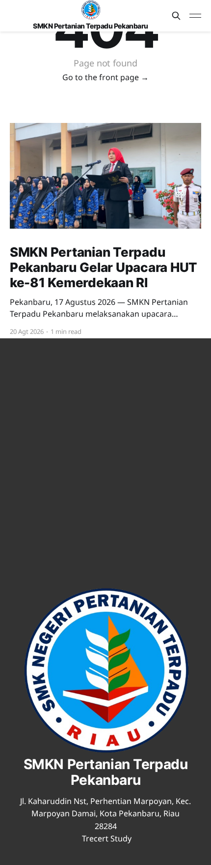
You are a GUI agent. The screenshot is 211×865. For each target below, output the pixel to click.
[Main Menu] (195, 15)
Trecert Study (107, 838)
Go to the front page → (105, 77)
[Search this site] (176, 16)
